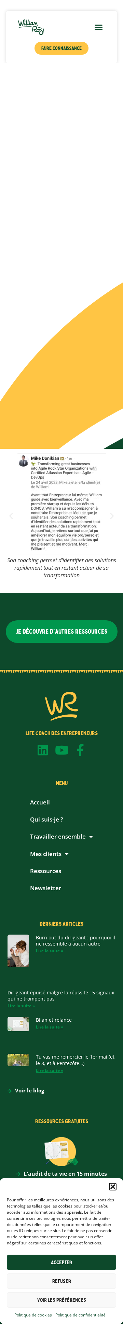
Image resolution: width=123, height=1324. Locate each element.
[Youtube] (62, 750)
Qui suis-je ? (46, 819)
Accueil (40, 802)
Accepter (61, 1262)
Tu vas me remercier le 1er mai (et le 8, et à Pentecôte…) (75, 1059)
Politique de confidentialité (80, 1315)
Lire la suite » (49, 951)
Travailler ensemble (58, 836)
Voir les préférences (61, 1300)
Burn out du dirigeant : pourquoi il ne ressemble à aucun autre (75, 940)
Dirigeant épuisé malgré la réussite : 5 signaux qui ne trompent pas (61, 995)
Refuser (61, 1281)
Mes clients (46, 854)
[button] (112, 1186)
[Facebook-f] (80, 750)
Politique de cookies (33, 1315)
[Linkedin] (43, 750)
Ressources (45, 871)
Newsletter (45, 888)
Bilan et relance (54, 1020)
